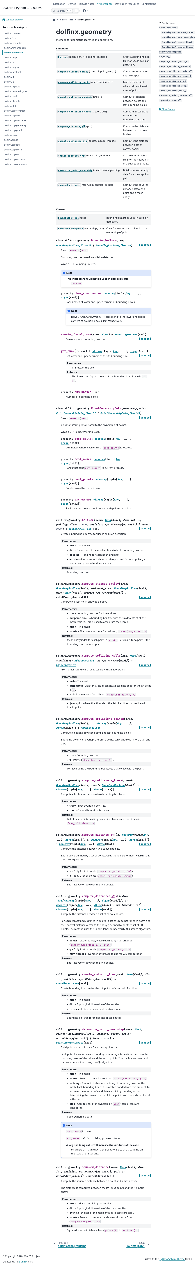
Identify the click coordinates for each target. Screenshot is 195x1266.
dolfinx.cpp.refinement (16, 164)
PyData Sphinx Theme (172, 1259)
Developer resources (127, 3)
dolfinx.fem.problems (15, 47)
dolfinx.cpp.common (14, 110)
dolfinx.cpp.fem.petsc (15, 120)
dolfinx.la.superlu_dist (15, 91)
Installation (58, 3)
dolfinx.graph (11, 57)
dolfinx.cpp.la (11, 139)
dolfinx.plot (10, 106)
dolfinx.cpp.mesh (13, 149)
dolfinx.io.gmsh (12, 67)
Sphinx (23, 1261)
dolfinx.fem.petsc (13, 43)
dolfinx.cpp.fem (12, 115)
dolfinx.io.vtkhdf (12, 71)
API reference (105, 3)
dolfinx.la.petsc (12, 86)
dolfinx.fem (10, 38)
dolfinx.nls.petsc (12, 101)
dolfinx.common (12, 33)
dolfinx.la (9, 81)
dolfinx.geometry (13, 52)
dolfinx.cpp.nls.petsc (14, 159)
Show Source (168, 109)
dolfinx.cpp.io (11, 135)
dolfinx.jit (9, 76)
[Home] (54, 19)
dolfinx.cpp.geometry (15, 125)
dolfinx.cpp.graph (13, 130)
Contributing (149, 3)
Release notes (86, 3)
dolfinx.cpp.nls (11, 154)
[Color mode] (85, 10)
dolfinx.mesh (11, 96)
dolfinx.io (9, 62)
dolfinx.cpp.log (12, 144)
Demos (72, 3)
